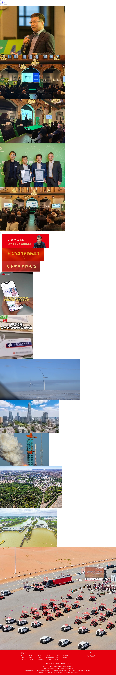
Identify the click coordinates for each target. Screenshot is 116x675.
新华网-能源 (40, 659)
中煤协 (39, 657)
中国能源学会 (23, 659)
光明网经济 (57, 659)
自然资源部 (48, 655)
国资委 (30, 655)
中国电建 (65, 657)
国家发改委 (23, 655)
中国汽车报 (31, 659)
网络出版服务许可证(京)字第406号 (84, 670)
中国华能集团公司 (50, 657)
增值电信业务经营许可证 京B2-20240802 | (49, 670)
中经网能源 (48, 659)
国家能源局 (65, 655)
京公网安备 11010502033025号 (71, 672)
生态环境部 (57, 655)
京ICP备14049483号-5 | (60, 672)
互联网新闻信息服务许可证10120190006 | (33, 670)
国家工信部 (40, 655)
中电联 (30, 657)
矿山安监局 (23, 657)
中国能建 (57, 657)
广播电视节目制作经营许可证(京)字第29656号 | (68, 670)
